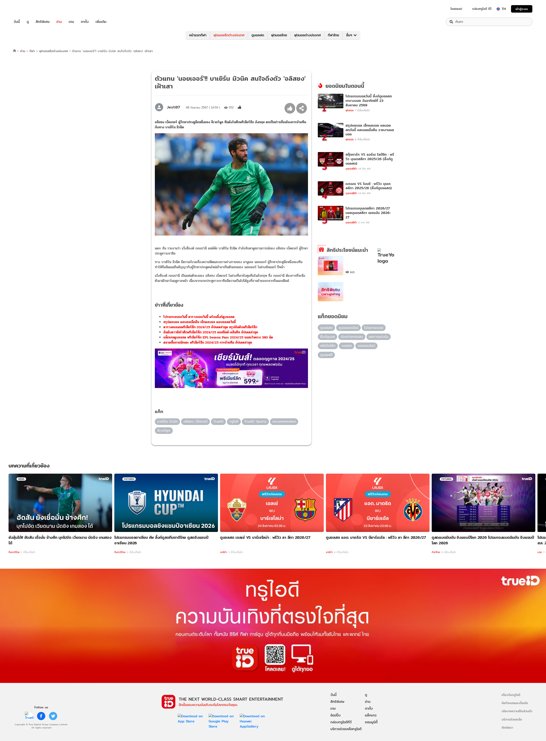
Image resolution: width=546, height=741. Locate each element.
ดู (28, 21)
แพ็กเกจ (370, 715)
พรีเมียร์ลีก (327, 345)
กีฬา (32, 50)
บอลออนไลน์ (366, 345)
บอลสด (346, 345)
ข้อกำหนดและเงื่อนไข (515, 702)
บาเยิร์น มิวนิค (167, 421)
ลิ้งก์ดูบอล (327, 336)
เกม (71, 21)
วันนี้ (17, 21)
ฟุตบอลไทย (279, 35)
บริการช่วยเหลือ (512, 719)
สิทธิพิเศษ (42, 21)
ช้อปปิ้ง (335, 715)
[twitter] (53, 716)
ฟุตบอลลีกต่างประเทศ (228, 35)
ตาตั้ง (85, 21)
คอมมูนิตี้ (371, 722)
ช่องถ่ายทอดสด (352, 336)
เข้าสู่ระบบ (522, 8)
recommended (284, 421)
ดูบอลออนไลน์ (348, 327)
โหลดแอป (456, 9)
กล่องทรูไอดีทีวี (341, 722)
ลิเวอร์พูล (163, 430)
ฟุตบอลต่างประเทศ (307, 35)
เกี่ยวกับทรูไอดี (511, 694)
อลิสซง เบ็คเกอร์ (196, 421)
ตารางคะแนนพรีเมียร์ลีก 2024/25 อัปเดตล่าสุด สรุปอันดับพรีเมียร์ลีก (210, 327)
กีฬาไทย (333, 35)
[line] (29, 716)
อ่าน (59, 21)
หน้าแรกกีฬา (197, 35)
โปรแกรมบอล (373, 327)
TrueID (26, 9)
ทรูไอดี (233, 421)
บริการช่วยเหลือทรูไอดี (346, 729)
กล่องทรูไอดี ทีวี (481, 9)
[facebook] (41, 716)
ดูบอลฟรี (326, 354)
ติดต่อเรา (507, 727)
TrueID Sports (255, 421)
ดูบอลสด (257, 35)
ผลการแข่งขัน (378, 336)
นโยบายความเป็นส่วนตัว (517, 711)
